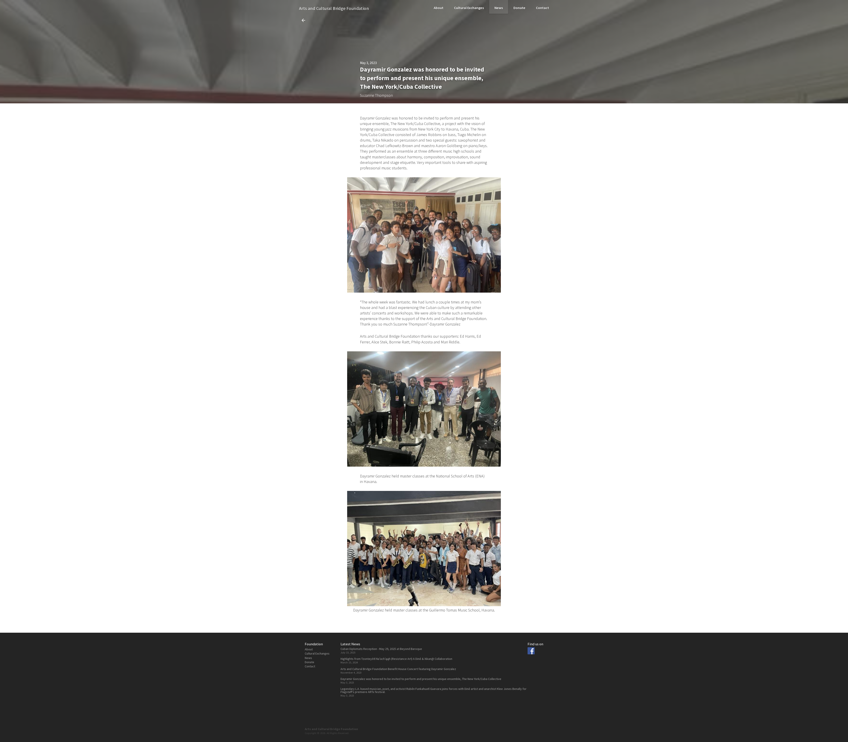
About (438, 8)
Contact (542, 8)
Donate (519, 8)
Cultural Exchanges (469, 8)
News (498, 8)
